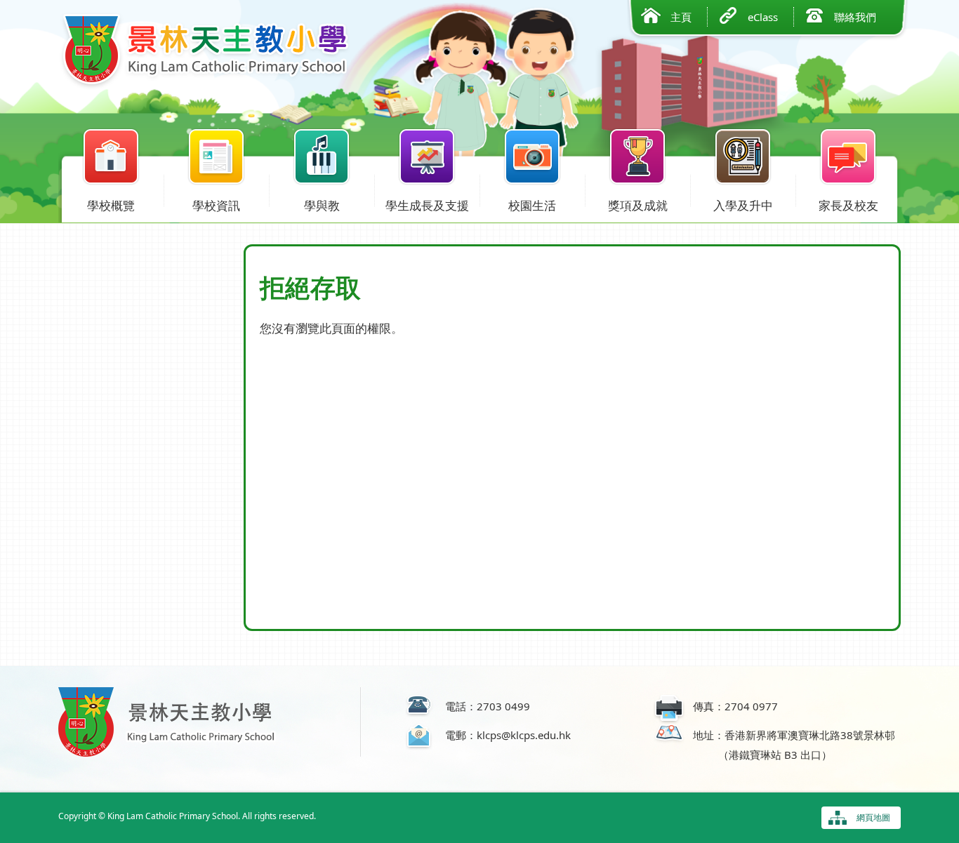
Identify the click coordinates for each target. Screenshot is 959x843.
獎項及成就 (638, 205)
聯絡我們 (855, 17)
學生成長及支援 (427, 205)
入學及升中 (743, 205)
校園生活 (532, 205)
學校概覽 (111, 205)
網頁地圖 (873, 817)
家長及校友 (848, 205)
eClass (763, 17)
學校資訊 (216, 205)
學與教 (322, 205)
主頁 (681, 17)
